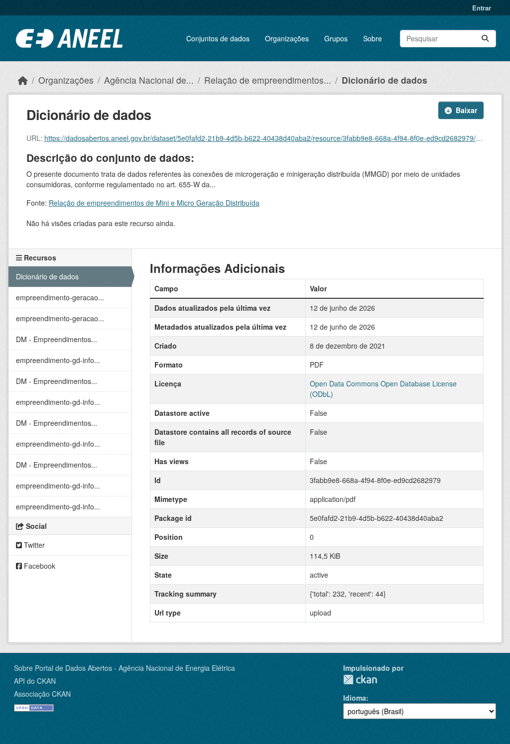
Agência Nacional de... (149, 80)
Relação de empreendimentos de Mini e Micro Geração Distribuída (154, 203)
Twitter (33, 545)
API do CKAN (35, 681)
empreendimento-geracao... (60, 297)
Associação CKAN (42, 694)
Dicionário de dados (384, 80)
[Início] (23, 80)
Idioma (354, 698)
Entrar (481, 7)
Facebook (38, 566)
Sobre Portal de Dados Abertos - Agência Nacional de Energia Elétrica (124, 668)
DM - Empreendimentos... (56, 339)
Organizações (287, 38)
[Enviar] (485, 38)
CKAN (360, 679)
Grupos (336, 38)
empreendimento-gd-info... (58, 360)
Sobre (372, 38)
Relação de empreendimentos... (267, 80)
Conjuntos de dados (218, 38)
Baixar (466, 110)
